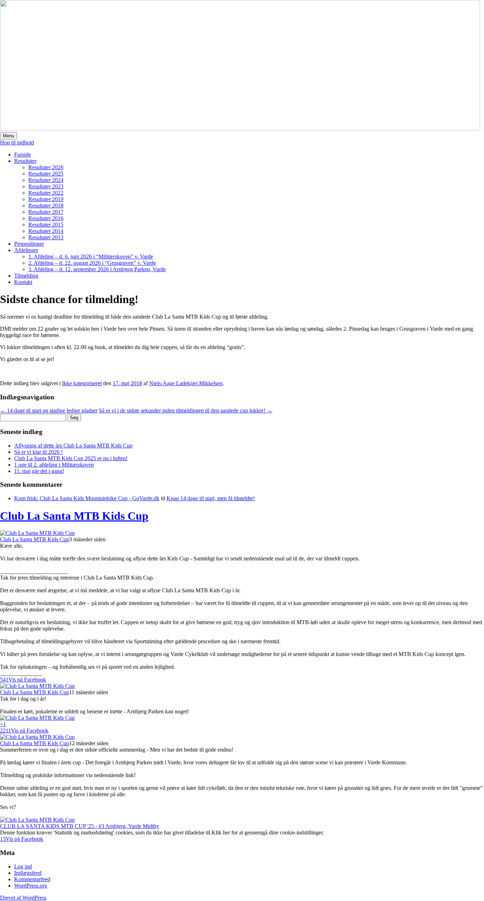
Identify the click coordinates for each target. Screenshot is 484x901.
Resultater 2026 (45, 167)
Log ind (23, 866)
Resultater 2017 (45, 212)
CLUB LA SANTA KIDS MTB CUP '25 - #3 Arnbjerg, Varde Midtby (79, 826)
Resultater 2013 (45, 237)
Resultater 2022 (45, 193)
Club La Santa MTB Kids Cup (74, 515)
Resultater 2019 (45, 199)
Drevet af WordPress (23, 898)
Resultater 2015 (45, 225)
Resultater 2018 (45, 206)
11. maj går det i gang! (39, 471)
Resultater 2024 (45, 180)
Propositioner (29, 244)
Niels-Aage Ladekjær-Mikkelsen (186, 383)
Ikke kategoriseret (82, 383)
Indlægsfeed (27, 873)
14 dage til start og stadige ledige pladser (48, 410)
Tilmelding (26, 276)
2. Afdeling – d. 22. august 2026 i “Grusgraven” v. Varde (92, 263)
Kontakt (23, 282)
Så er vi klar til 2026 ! (38, 452)
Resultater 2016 (45, 218)
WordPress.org (30, 886)
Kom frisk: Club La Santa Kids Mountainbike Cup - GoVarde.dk (86, 498)
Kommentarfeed (32, 879)
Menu (8, 135)
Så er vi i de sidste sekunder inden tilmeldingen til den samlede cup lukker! (185, 410)
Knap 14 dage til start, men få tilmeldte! (211, 498)
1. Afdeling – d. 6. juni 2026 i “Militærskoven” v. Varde (90, 256)
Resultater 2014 (45, 231)
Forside (22, 155)
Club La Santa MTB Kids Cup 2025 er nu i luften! (71, 458)
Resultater (25, 161)
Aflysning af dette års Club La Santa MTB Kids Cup (73, 446)
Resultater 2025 (45, 174)
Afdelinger (26, 250)
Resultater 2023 (45, 186)
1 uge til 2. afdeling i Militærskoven (54, 465)
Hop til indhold (17, 142)
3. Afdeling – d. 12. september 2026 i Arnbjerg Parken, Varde (97, 269)
